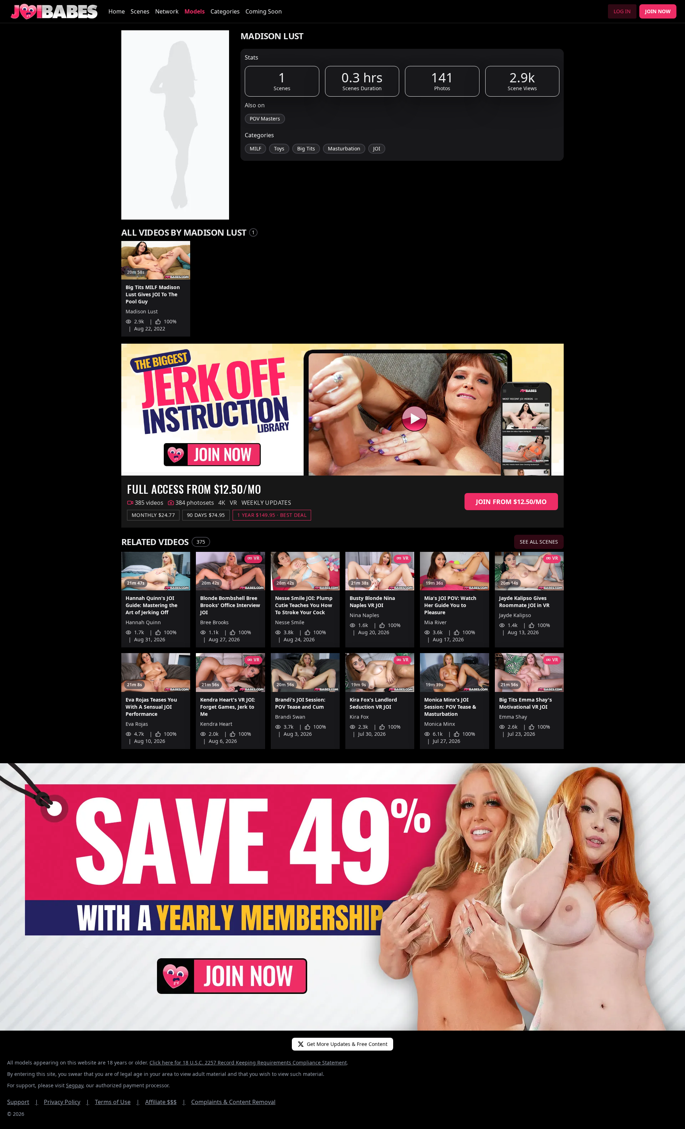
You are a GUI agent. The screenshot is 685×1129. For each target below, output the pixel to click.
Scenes (140, 11)
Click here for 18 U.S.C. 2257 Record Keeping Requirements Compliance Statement (248, 1062)
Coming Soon (263, 11)
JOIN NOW (658, 11)
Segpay (74, 1085)
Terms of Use (117, 1102)
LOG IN (622, 11)
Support (22, 1102)
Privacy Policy (66, 1102)
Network (167, 11)
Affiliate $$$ (165, 1102)
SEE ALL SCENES (539, 541)
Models (194, 11)
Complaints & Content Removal (233, 1102)
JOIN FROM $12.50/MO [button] (511, 501)
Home (116, 11)
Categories (225, 11)
